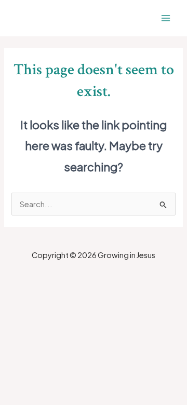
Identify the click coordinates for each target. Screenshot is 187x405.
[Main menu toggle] (166, 18)
